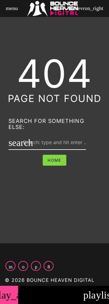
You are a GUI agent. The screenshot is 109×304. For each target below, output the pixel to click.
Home (54, 160)
